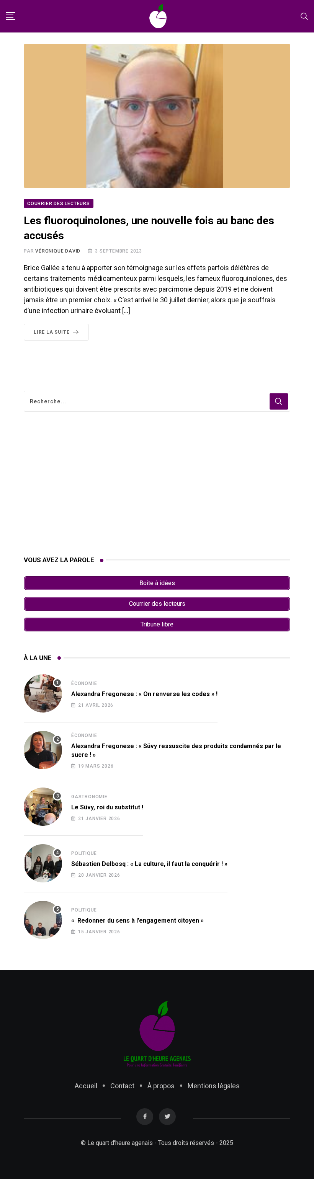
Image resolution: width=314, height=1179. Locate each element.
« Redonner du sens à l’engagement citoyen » (137, 920)
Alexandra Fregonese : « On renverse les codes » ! (144, 694)
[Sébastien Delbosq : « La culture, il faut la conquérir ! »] (43, 863)
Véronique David (57, 251)
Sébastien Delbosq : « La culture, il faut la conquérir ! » (149, 864)
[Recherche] (304, 16)
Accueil (86, 1086)
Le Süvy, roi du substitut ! (107, 807)
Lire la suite (51, 332)
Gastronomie (89, 796)
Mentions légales (214, 1086)
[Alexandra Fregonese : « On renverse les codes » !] (43, 693)
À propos (161, 1086)
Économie (84, 683)
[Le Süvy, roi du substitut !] (43, 807)
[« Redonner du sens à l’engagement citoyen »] (43, 920)
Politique (84, 853)
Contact (122, 1086)
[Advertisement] (157, 483)
